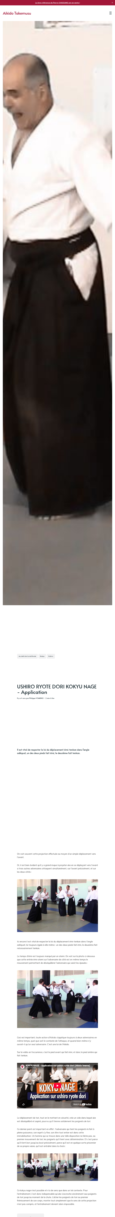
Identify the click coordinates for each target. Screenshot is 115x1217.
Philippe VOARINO (36, 698)
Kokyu (42, 656)
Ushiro (50, 656)
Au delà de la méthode (27, 656)
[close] (112, 2)
